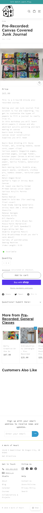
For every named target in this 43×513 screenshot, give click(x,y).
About (4, 481)
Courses (5, 491)
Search (24, 491)
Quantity (7, 258)
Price (5, 89)
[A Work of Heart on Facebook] (27, 468)
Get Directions (9, 456)
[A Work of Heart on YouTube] (31, 468)
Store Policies (28, 484)
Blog (4, 484)
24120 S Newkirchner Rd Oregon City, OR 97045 (21, 451)
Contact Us (27, 481)
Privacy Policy (28, 488)
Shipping (6, 270)
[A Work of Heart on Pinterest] (35, 468)
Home (4, 21)
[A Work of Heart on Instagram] (23, 468)
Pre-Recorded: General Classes (18, 319)
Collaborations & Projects (10, 496)
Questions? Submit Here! (16, 302)
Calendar (6, 488)
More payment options (21, 288)
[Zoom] (39, 82)
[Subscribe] (35, 434)
